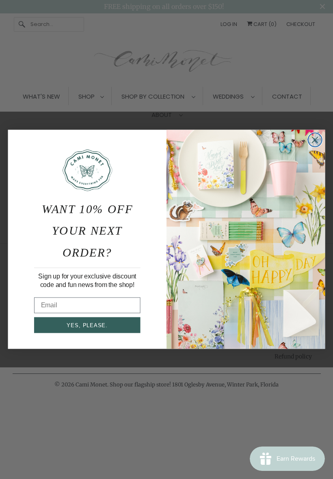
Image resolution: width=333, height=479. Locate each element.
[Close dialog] (315, 140)
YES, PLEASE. (87, 325)
